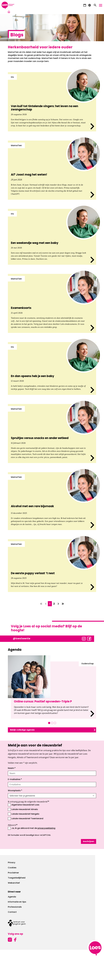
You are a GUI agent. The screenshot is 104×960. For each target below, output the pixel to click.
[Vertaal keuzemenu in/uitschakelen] (90, 5)
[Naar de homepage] (9, 12)
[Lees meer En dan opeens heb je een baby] (52, 368)
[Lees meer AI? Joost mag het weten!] (52, 170)
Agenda (12, 897)
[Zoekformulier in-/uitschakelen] (95, 5)
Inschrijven (88, 842)
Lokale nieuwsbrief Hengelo (25, 814)
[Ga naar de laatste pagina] (62, 603)
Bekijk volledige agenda (22, 730)
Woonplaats (15, 791)
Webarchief (14, 883)
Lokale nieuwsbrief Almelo (24, 810)
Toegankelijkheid (16, 878)
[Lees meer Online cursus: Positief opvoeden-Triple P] (53, 690)
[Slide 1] (49, 723)
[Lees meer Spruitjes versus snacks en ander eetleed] (52, 433)
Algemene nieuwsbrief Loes (25, 805)
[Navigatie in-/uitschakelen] (100, 5)
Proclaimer (13, 873)
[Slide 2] (52, 723)
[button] (84, 5)
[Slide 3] (55, 723)
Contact (12, 912)
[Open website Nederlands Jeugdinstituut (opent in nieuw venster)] (52, 923)
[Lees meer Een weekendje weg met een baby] (52, 237)
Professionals (15, 907)
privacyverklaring (46, 828)
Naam (12, 768)
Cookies (12, 868)
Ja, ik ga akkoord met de (33, 828)
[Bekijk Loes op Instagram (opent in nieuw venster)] (84, 638)
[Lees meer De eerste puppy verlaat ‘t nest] (52, 565)
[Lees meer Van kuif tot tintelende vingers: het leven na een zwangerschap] (52, 101)
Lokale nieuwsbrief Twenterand (27, 819)
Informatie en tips (17, 902)
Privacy (11, 863)
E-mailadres (15, 779)
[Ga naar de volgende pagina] (58, 603)
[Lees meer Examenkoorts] (52, 303)
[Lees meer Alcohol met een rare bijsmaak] (52, 501)
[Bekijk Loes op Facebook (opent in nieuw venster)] (89, 638)
